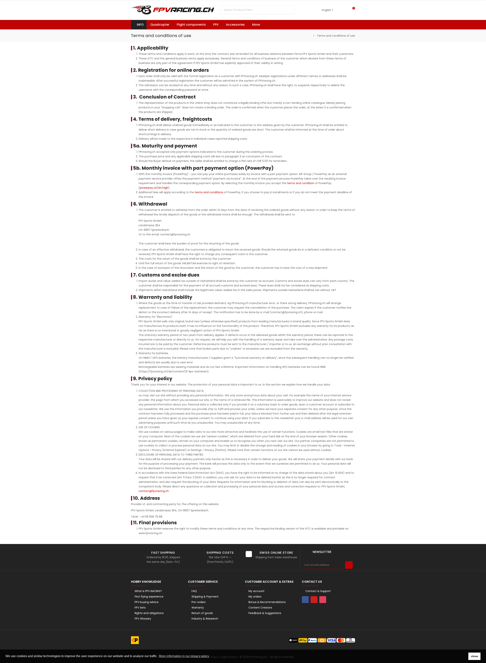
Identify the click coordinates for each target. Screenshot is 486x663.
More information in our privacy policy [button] (184, 656)
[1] (349, 565)
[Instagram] (322, 599)
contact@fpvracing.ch (154, 491)
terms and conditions (209, 192)
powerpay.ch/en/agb (154, 188)
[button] (257, 24)
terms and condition (300, 183)
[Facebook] (305, 599)
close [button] (474, 656)
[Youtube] (314, 599)
